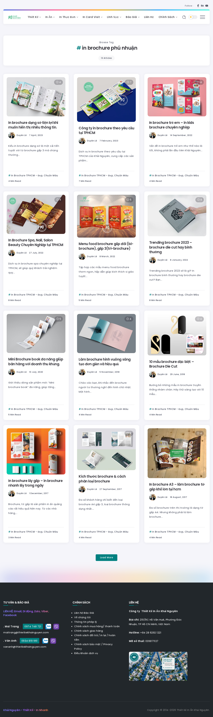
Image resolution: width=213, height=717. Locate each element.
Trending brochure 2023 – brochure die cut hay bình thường (170, 247)
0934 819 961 (29, 640)
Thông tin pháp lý (85, 622)
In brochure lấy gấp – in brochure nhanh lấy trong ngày (35, 483)
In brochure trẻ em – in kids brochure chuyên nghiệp (171, 125)
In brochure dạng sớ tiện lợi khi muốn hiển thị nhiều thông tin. (33, 125)
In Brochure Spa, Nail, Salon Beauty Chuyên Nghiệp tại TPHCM (35, 242)
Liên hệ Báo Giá (84, 613)
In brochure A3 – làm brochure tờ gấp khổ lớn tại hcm (177, 486)
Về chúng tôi (82, 617)
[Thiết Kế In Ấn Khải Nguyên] (15, 17)
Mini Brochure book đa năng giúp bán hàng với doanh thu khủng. (35, 361)
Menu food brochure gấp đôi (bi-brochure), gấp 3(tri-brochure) (106, 246)
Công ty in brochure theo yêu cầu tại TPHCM (106, 130)
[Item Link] (36, 96)
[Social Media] (198, 5)
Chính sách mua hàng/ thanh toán (97, 626)
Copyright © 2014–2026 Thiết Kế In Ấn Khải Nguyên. (178, 710)
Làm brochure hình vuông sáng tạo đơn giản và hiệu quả (105, 361)
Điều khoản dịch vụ (86, 653)
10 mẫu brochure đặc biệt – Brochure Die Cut (171, 364)
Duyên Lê (22, 135)
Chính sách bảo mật (87, 644)
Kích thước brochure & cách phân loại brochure (102, 478)
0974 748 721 (32, 626)
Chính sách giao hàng (88, 631)
